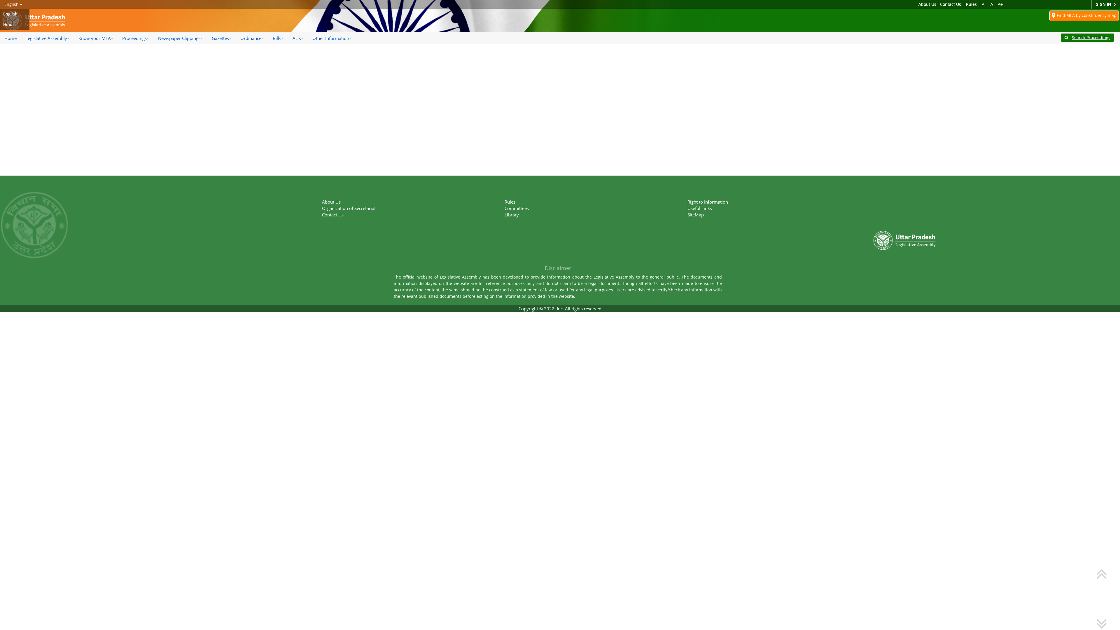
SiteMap (695, 215)
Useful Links (699, 208)
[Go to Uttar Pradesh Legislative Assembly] (34, 20)
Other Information (330, 38)
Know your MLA (94, 38)
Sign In (1104, 4)
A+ (1000, 4)
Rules (971, 4)
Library (512, 215)
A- (984, 4)
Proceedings (134, 38)
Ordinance (250, 38)
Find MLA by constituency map (1086, 15)
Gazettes (220, 38)
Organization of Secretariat (349, 208)
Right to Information (707, 202)
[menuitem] (10, 38)
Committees (517, 208)
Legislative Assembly (46, 38)
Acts (297, 38)
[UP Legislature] (904, 216)
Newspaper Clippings (179, 38)
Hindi (8, 24)
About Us (927, 4)
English (10, 14)
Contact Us (950, 4)
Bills (277, 38)
